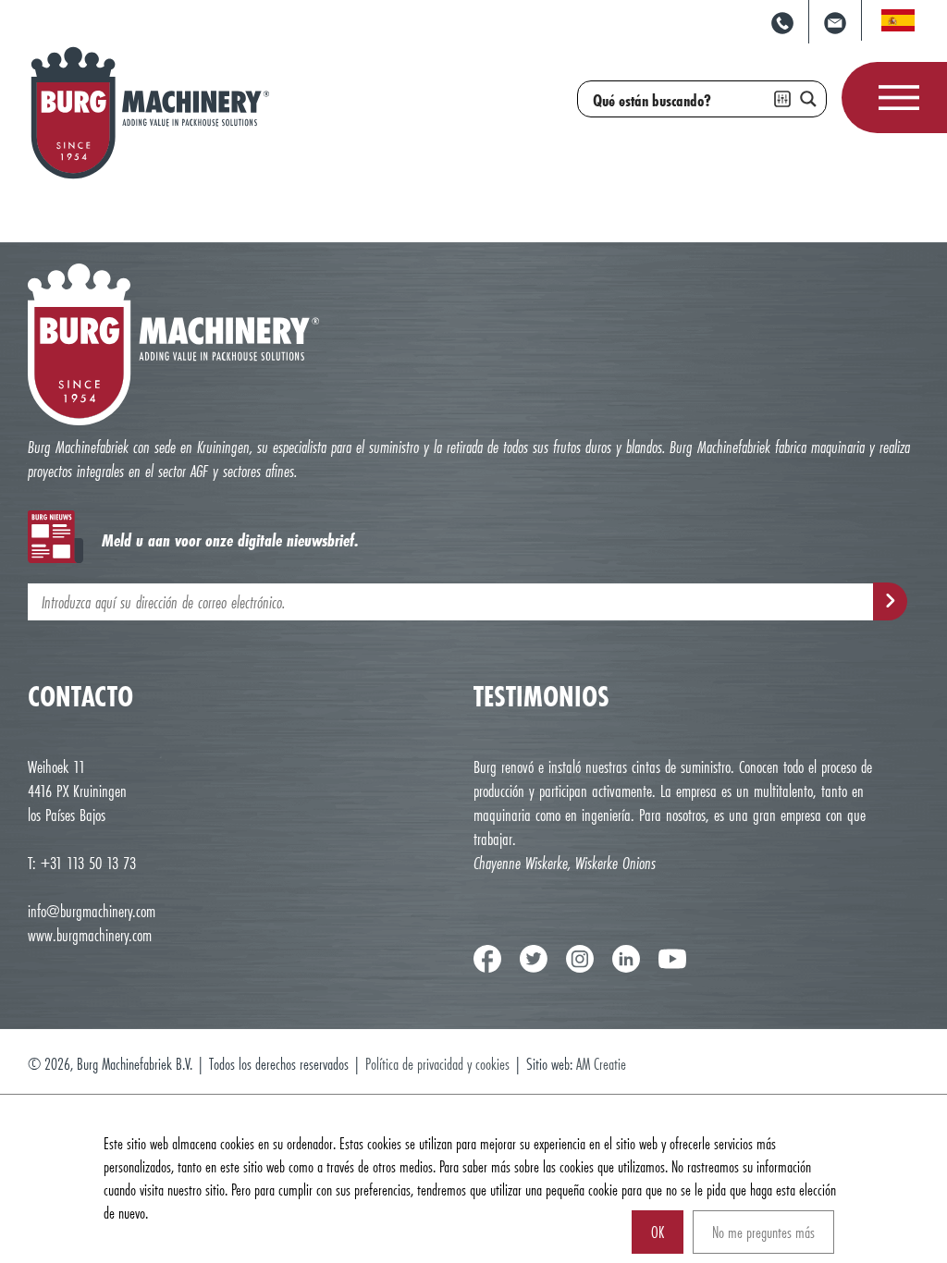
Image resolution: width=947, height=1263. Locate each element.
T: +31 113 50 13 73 (82, 863)
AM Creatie (601, 1063)
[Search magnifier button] (808, 99)
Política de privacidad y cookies (439, 1063)
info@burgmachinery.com (91, 911)
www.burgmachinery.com (90, 935)
